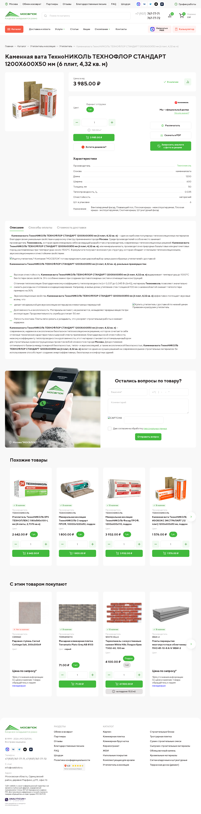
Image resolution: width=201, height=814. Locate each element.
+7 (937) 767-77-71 (15, 758)
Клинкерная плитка (114, 736)
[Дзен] (156, 4)
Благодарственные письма (91, 4)
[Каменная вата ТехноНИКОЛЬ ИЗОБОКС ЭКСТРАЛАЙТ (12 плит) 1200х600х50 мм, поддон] (170, 488)
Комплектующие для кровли (119, 760)
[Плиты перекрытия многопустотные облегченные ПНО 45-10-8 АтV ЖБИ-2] (170, 612)
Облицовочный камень (163, 750)
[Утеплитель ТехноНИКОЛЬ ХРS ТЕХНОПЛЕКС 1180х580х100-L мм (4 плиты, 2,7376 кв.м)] (30, 488)
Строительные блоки (162, 731)
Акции (86, 29)
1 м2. (127, 665)
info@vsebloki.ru (14, 767)
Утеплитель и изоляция (116, 764)
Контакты (121, 29)
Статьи (74, 29)
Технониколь (184, 165)
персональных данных (155, 428)
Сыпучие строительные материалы (170, 746)
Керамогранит (111, 746)
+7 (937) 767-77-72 (36, 758)
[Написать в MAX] (138, 4)
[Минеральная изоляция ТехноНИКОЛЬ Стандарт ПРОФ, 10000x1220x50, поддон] (77, 488)
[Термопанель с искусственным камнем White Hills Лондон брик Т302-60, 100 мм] (124, 612)
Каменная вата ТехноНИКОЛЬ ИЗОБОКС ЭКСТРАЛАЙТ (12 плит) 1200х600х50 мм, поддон (169, 520)
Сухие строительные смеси (165, 741)
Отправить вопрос (148, 436)
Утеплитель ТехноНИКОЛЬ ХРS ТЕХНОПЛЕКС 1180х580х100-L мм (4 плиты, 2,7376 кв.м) (30, 520)
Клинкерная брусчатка (116, 741)
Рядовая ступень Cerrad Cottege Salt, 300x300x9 (26, 643)
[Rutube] (162, 4)
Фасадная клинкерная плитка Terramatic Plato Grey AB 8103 (76, 643)
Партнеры (52, 4)
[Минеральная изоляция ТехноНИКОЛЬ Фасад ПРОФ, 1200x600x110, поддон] (124, 488)
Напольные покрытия (115, 755)
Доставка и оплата (39, 29)
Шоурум (125, 4)
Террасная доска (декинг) (164, 764)
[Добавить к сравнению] (187, 81)
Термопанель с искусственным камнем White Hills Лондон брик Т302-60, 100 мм (124, 645)
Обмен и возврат (32, 4)
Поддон (129, 658)
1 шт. (75, 665)
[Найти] (45, 15)
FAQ (113, 4)
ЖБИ (106, 750)
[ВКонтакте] (144, 4)
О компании (101, 29)
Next (191, 516)
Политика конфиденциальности (72, 760)
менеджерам (19, 685)
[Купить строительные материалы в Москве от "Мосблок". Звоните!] (21, 15)
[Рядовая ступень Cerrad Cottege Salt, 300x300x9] (30, 612)
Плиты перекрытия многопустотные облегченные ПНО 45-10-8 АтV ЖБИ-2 (170, 645)
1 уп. (90, 109)
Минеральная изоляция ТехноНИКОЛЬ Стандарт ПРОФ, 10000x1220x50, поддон (77, 520)
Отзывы (67, 4)
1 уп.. (34, 534)
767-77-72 (153, 18)
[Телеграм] (150, 4)
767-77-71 (153, 13)
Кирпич (107, 731)
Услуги (59, 29)
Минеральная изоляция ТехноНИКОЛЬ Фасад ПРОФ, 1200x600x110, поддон (122, 520)
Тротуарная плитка (161, 736)
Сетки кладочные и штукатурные (168, 760)
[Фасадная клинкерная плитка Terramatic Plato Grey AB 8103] (77, 612)
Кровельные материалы (163, 755)
